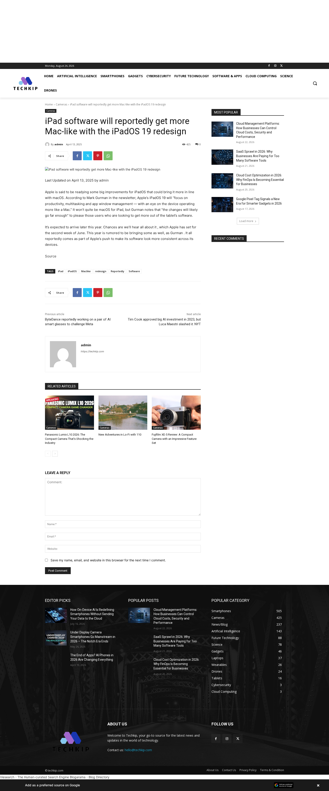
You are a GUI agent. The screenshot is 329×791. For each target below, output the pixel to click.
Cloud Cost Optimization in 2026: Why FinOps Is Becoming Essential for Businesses (260, 179)
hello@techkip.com (138, 750)
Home (49, 104)
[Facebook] (269, 65)
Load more (246, 221)
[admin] (48, 144)
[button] (315, 83)
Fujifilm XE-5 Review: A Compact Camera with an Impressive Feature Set (174, 438)
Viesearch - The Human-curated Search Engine (34, 777)
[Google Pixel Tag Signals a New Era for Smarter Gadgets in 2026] (222, 204)
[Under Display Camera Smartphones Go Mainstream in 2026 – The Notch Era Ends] (56, 638)
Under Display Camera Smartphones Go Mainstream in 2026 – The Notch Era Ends (92, 637)
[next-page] (55, 454)
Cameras (61, 104)
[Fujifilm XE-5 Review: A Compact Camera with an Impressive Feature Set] (176, 413)
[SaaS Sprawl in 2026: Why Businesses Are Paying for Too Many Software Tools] (222, 157)
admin (58, 144)
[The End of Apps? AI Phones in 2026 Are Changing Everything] (56, 660)
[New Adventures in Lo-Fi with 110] (122, 413)
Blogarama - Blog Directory (89, 777)
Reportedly (117, 271)
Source (50, 256)
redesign (100, 271)
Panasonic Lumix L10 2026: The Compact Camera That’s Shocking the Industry (69, 438)
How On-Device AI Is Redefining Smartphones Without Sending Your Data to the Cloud (92, 614)
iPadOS (72, 271)
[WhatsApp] (108, 155)
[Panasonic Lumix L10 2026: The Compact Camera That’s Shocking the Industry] (69, 413)
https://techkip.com (92, 351)
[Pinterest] (97, 155)
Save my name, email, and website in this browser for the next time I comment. (108, 560)
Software (134, 271)
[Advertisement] (134, 31)
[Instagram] (275, 65)
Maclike (86, 271)
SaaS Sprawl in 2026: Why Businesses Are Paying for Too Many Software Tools (257, 156)
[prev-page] (48, 454)
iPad (60, 271)
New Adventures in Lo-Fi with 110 (119, 434)
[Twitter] (281, 65)
